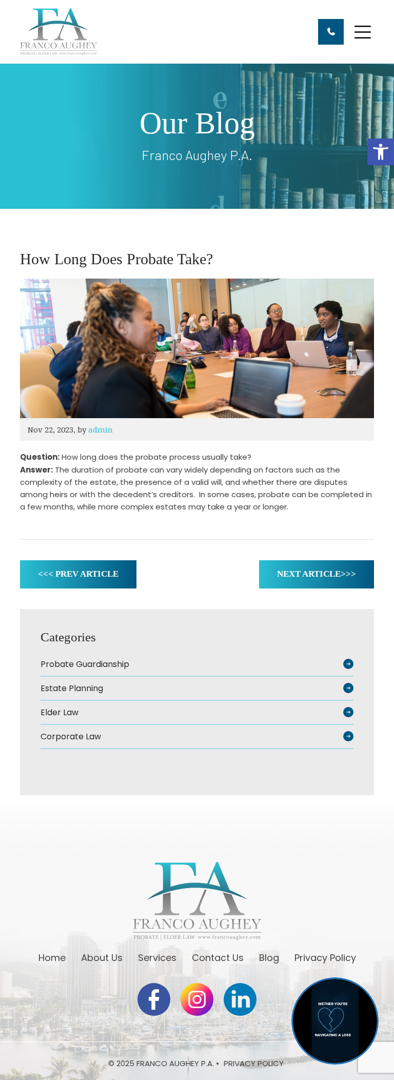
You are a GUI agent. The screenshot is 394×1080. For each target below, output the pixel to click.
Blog (269, 957)
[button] (380, 152)
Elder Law (59, 712)
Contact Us (218, 957)
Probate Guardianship (85, 664)
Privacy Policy (325, 957)
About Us (102, 957)
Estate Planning (72, 688)
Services (157, 957)
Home (52, 957)
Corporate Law (71, 736)
